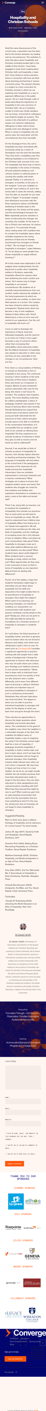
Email (8, 1109)
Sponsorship (35, 1341)
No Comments (23, 31)
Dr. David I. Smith (16, 28)
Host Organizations (18, 1341)
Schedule (14, 1338)
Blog (23, 12)
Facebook (9, 1372)
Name (7, 1097)
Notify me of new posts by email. (22, 1154)
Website (8, 1120)
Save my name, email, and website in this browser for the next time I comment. (21, 1136)
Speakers (24, 1338)
